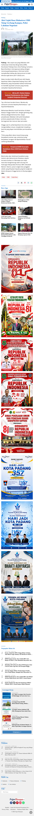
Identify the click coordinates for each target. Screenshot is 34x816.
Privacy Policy (5, 809)
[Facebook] (11, 802)
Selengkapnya (16, 732)
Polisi (3, 177)
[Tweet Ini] (21, 183)
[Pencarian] (32, 4)
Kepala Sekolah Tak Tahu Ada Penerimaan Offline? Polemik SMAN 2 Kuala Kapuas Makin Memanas (18, 683)
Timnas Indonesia (14, 781)
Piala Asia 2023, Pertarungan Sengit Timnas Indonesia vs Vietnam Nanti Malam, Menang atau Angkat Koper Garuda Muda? (18, 760)
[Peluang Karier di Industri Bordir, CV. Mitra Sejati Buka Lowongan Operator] (6, 726)
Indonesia (4, 781)
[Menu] (2, 4)
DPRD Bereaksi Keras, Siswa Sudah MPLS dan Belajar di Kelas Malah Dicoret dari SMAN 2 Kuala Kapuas (19, 677)
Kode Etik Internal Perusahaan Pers (20, 807)
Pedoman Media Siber (22, 809)
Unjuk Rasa (14, 177)
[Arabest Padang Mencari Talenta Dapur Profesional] (6, 718)
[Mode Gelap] (29, 4)
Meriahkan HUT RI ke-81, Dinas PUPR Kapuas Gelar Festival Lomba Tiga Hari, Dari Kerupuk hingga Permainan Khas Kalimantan (18, 665)
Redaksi (7, 807)
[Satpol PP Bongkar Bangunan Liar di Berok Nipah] (25, 211)
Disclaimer (13, 809)
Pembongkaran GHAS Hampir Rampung (23, 200)
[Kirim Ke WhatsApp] (31, 183)
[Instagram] (20, 802)
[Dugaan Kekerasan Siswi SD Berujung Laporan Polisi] (25, 227)
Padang (3, 17)
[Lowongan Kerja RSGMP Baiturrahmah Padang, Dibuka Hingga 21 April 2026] (6, 703)
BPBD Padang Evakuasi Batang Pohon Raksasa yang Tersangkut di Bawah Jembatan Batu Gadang (8, 235)
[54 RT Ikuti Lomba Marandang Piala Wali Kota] (8, 211)
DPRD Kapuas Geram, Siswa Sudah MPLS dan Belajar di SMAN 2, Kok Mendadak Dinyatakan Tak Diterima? (18, 659)
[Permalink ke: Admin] (2, 29)
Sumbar (4, 784)
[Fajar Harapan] (11, 4)
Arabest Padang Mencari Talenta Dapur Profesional (20, 717)
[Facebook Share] (18, 183)
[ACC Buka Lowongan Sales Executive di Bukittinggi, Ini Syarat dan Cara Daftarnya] (6, 695)
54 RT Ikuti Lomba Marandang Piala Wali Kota (8, 217)
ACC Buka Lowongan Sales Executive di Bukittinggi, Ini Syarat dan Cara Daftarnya (21, 695)
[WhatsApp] (23, 802)
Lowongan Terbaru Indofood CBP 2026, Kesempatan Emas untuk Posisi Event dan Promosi (21, 710)
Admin (6, 28)
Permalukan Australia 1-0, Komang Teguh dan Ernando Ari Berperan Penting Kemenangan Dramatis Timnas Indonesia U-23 (18, 766)
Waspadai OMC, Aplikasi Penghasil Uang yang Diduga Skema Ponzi (18, 748)
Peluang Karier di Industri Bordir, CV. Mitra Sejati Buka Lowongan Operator (22, 725)
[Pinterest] (17, 802)
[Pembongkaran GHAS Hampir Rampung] (25, 194)
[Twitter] (14, 802)
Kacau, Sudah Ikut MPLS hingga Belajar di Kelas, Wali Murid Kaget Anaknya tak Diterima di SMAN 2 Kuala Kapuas (18, 653)
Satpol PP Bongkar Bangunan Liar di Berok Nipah (24, 218)
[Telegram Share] (28, 183)
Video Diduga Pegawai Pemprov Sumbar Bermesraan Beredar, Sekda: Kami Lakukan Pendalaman (8, 201)
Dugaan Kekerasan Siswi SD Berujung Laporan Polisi (25, 234)
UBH (8, 177)
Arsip (31, 809)
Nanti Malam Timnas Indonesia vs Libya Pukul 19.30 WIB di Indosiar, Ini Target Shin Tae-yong (18, 772)
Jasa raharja (12, 784)
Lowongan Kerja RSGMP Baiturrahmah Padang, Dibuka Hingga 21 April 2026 (20, 702)
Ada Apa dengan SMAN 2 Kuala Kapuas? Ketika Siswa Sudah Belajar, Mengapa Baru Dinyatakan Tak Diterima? (18, 671)
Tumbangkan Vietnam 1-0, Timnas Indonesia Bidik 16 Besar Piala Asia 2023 (18, 754)
